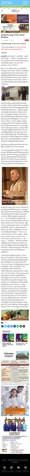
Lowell (5, 322)
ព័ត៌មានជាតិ (27, 40)
